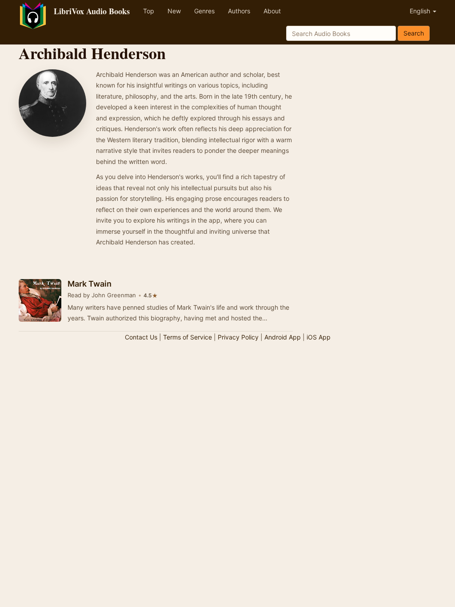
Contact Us (141, 337)
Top (148, 11)
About (272, 11)
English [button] (421, 11)
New (174, 11)
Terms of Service (187, 337)
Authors (239, 11)
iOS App (319, 337)
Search (413, 33)
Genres (204, 11)
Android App (282, 337)
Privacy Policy (238, 337)
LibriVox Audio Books (92, 11)
